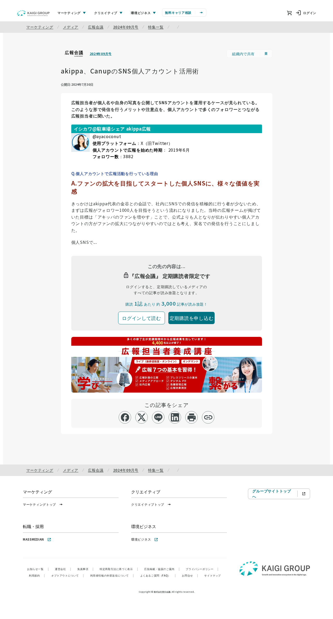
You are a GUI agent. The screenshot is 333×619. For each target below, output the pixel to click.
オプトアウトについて (67, 575)
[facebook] (125, 417)
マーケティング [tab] (69, 12)
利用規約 (37, 575)
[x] (142, 417)
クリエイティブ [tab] (105, 12)
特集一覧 (155, 26)
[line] (158, 417)
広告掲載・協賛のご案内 (162, 569)
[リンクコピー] (208, 417)
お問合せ (190, 575)
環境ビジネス (141, 539)
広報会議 (95, 26)
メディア (70, 26)
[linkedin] (175, 417)
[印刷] (191, 417)
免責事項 (85, 569)
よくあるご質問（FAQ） (158, 575)
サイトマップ (212, 575)
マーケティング (39, 26)
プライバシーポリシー (202, 569)
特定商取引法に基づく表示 (119, 569)
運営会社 (63, 569)
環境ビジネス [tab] (141, 12)
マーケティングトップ (39, 504)
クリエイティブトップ (147, 504)
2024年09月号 (126, 26)
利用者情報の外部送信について (112, 575)
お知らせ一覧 (38, 569)
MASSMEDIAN (33, 539)
